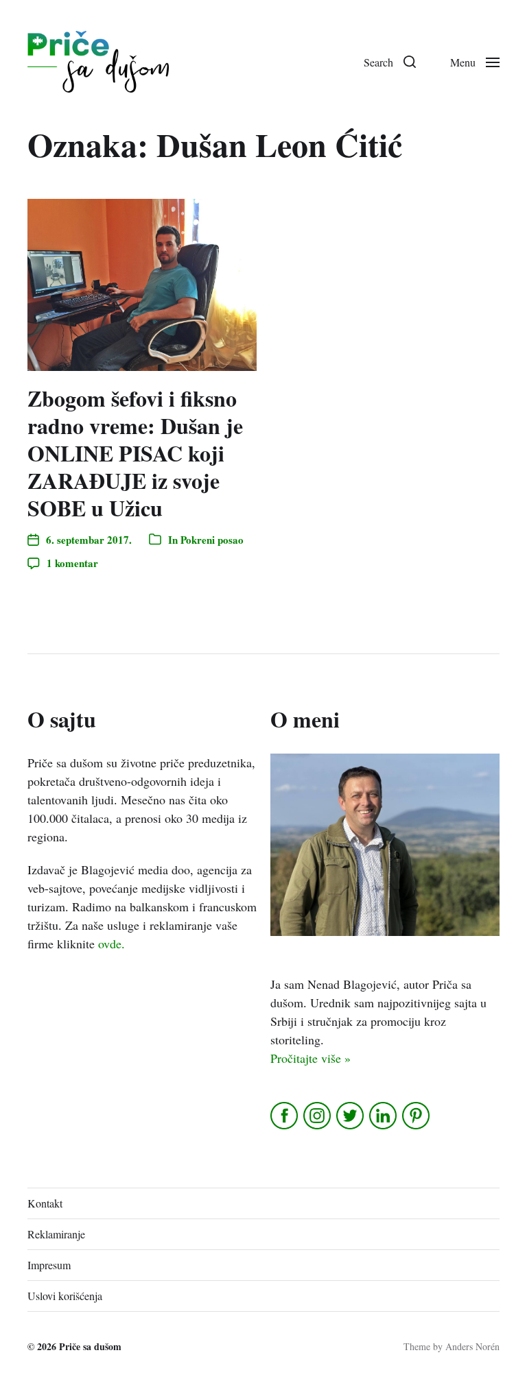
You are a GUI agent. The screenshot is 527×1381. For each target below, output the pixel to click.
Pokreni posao (212, 539)
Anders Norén (472, 1346)
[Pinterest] (417, 1115)
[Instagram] (318, 1115)
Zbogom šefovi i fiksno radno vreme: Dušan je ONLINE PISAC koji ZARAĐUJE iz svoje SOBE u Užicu (135, 453)
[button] (390, 62)
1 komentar (72, 563)
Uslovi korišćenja (64, 1295)
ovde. (111, 943)
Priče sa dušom (90, 1346)
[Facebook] (285, 1115)
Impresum (49, 1265)
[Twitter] (351, 1115)
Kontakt (44, 1203)
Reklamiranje (56, 1234)
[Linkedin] (384, 1115)
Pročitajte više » (310, 1058)
